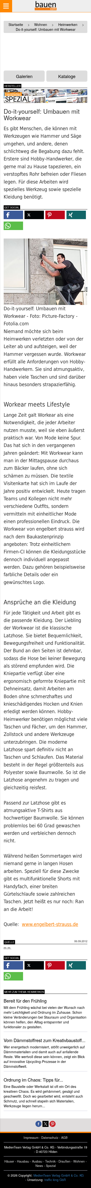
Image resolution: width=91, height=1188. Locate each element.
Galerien (24, 76)
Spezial (51, 1166)
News (39, 1166)
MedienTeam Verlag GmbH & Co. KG (58, 1175)
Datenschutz (49, 1137)
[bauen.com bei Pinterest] (53, 1123)
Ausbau (37, 1161)
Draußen (64, 1161)
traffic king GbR (55, 1180)
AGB (64, 1137)
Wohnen (79, 1161)
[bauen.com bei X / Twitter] (45, 1123)
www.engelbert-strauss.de (50, 924)
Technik (50, 1161)
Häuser (9, 1161)
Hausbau (23, 1161)
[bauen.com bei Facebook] (38, 1123)
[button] (13, 215)
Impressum (31, 1137)
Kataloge (66, 76)
